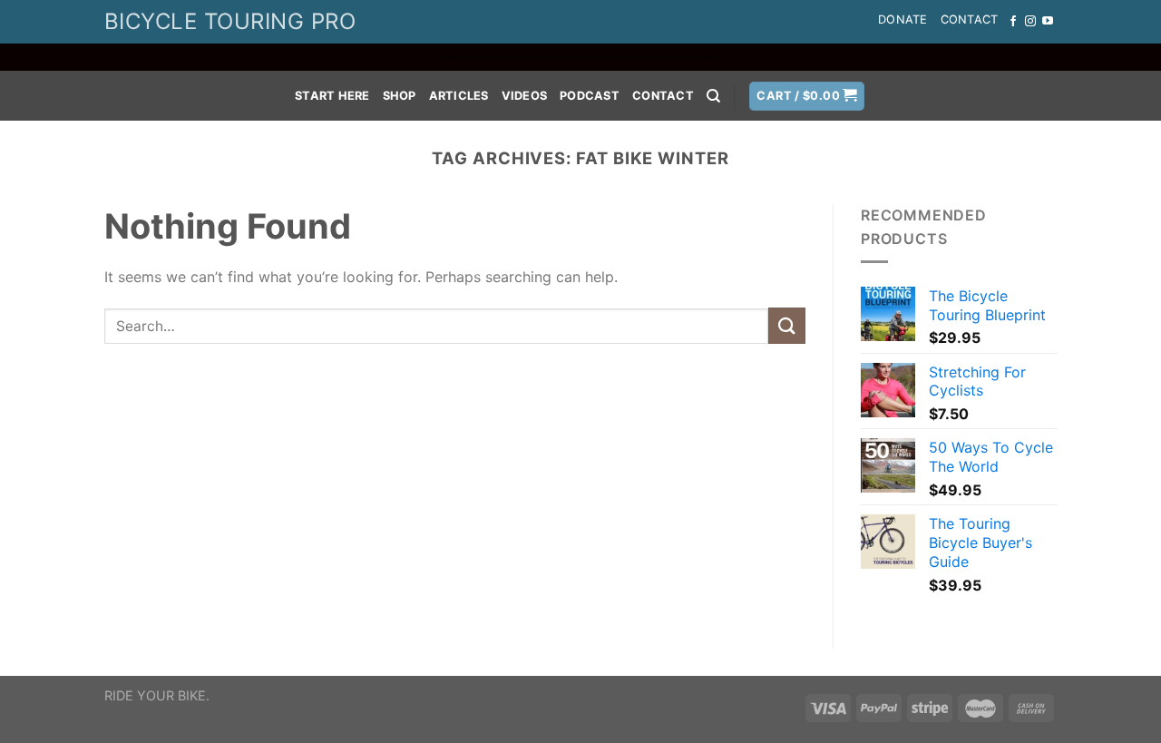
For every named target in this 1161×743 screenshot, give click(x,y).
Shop (399, 96)
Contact (970, 19)
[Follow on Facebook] (1013, 21)
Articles (459, 96)
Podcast (590, 96)
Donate (903, 19)
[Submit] (786, 325)
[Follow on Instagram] (1030, 21)
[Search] (713, 96)
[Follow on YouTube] (1047, 21)
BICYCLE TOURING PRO (230, 21)
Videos (525, 96)
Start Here (332, 96)
